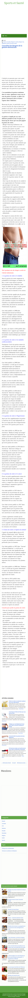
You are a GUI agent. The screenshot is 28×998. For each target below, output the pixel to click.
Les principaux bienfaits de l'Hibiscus (16, 967)
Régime (3, 835)
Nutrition (4, 828)
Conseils (9, 41)
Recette (3, 830)
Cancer (4, 41)
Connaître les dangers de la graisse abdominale (12, 46)
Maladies (4, 43)
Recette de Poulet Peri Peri (14, 975)
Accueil (14, 762)
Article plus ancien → (22, 762)
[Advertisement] (14, 20)
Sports (3, 840)
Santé (15, 43)
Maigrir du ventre (15, 41)
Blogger (24, 993)
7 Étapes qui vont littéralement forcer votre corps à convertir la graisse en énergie (16, 725)
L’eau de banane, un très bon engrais (16, 937)
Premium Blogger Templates (14, 996)
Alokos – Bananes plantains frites (15, 917)
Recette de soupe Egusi (13, 909)
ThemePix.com (10, 995)
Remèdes (4, 833)
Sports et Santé (14, 3)
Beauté (3, 821)
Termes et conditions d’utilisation (9, 850)
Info (3, 826)
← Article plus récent (6, 762)
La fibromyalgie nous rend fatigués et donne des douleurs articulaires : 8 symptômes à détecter (16, 957)
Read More (21, 708)
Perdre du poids (10, 43)
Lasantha (23, 995)
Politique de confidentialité (8, 848)
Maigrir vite (21, 41)
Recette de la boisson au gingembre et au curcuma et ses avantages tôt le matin (16, 928)
